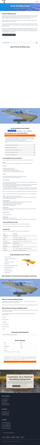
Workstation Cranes (6, 411)
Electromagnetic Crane (32, 80)
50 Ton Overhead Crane (7, 428)
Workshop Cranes (6, 413)
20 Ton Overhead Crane (7, 425)
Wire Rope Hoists (6, 403)
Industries (18, 8)
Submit (20, 361)
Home (15, 8)
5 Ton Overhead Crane (6, 422)
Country (21, 346)
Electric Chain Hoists (6, 404)
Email (21, 342)
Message (5, 350)
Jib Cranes (4, 401)
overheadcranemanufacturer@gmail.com (9, 432)
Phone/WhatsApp (6, 346)
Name (5, 342)
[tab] (12, 131)
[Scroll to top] (38, 442)
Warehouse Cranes (6, 414)
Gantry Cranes (5, 400)
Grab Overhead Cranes (32, 52)
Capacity (4, 419)
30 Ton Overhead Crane (7, 426)
